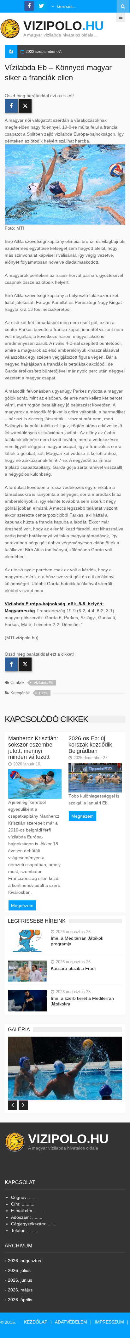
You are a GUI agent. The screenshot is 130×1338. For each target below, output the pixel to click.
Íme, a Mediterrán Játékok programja (77, 941)
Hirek (43, 693)
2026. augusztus (24, 1260)
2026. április (20, 1299)
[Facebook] (11, 106)
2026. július (19, 1270)
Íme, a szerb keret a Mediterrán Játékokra (82, 1001)
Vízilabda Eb (43, 683)
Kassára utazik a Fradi (73, 968)
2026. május (20, 1289)
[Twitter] (25, 106)
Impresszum (109, 1321)
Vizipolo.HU (68, 1139)
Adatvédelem (71, 1321)
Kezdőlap (35, 1321)
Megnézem (22, 905)
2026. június (20, 1280)
